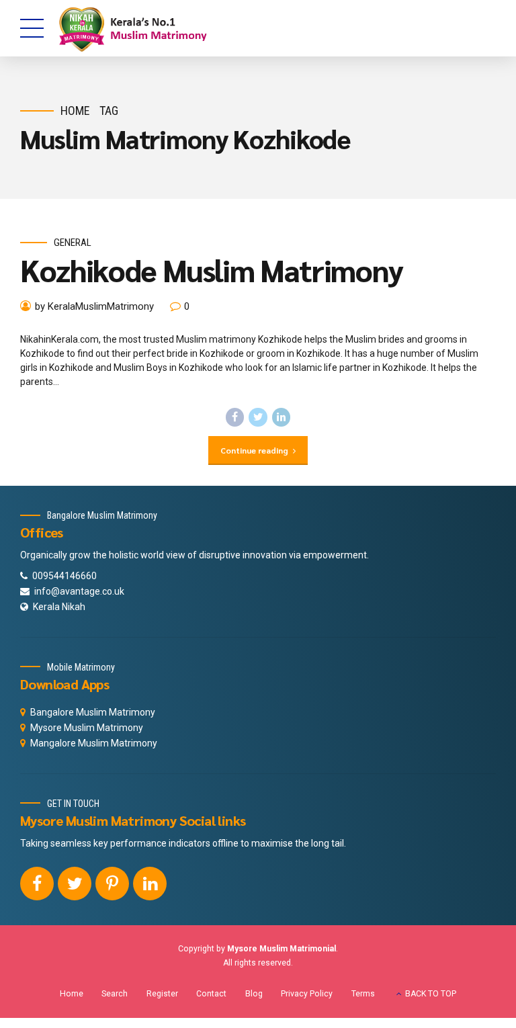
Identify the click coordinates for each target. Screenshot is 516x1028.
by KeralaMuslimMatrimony (94, 306)
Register (162, 993)
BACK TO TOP (430, 993)
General (72, 243)
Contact (211, 993)
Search (114, 993)
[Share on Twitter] (258, 417)
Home (75, 110)
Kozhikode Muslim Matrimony (211, 269)
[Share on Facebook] (235, 417)
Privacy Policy (307, 993)
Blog (254, 993)
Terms (363, 993)
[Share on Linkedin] (281, 417)
